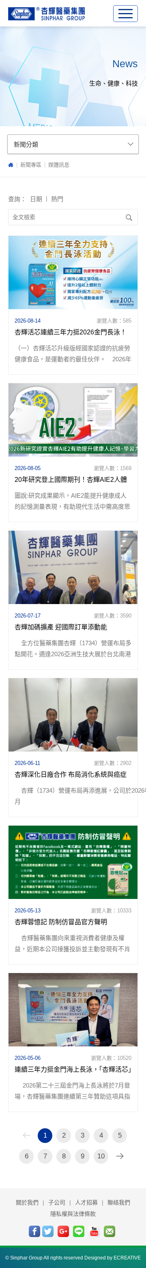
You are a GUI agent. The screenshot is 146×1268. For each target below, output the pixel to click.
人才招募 (86, 1202)
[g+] (63, 1231)
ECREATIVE (127, 1258)
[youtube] (94, 1231)
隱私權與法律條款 (73, 1214)
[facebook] (34, 1231)
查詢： (18, 199)
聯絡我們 (118, 1202)
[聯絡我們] (109, 1231)
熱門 (57, 199)
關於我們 (27, 1202)
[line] (78, 1231)
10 (101, 1156)
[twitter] (48, 1231)
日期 (36, 199)
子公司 (56, 1202)
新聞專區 (30, 165)
